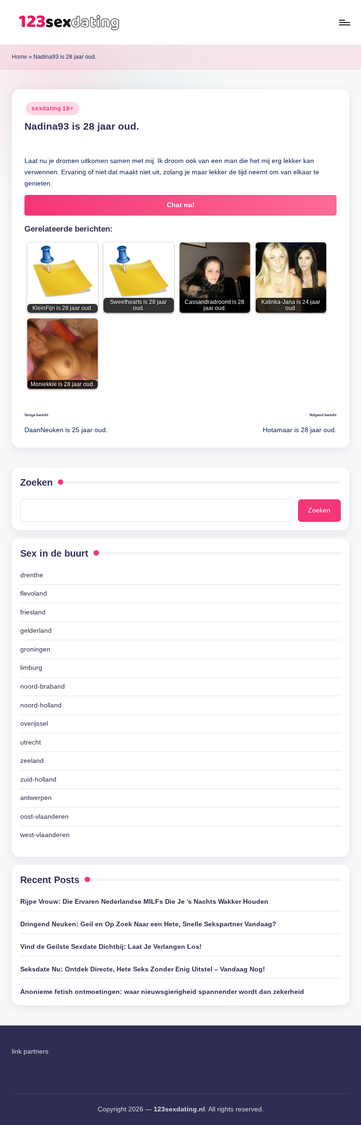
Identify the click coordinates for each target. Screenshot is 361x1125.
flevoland (33, 593)
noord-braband (42, 686)
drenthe (31, 575)
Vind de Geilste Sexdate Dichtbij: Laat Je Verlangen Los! (111, 946)
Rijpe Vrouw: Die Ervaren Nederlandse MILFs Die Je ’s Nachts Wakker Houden (144, 901)
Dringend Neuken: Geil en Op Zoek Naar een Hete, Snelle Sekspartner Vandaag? (148, 924)
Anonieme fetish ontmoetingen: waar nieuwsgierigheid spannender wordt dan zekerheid (162, 991)
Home (19, 57)
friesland (33, 612)
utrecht (30, 742)
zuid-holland (38, 779)
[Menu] (344, 22)
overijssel (34, 723)
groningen (35, 649)
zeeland (32, 760)
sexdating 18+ (52, 108)
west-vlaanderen (45, 834)
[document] (180, 705)
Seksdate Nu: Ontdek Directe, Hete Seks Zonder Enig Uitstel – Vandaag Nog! (142, 969)
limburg (31, 667)
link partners (30, 1051)
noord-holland (41, 705)
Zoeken (36, 482)
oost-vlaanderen (44, 816)
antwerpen (36, 797)
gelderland (36, 630)
